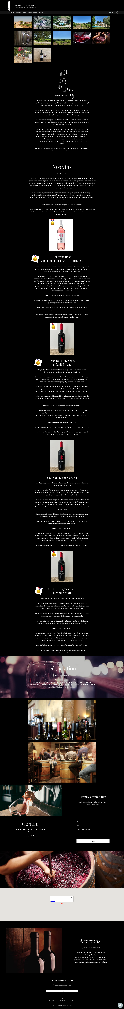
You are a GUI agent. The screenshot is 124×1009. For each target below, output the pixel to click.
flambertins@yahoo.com (31, 836)
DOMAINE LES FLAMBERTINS (26, 5)
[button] (117, 12)
